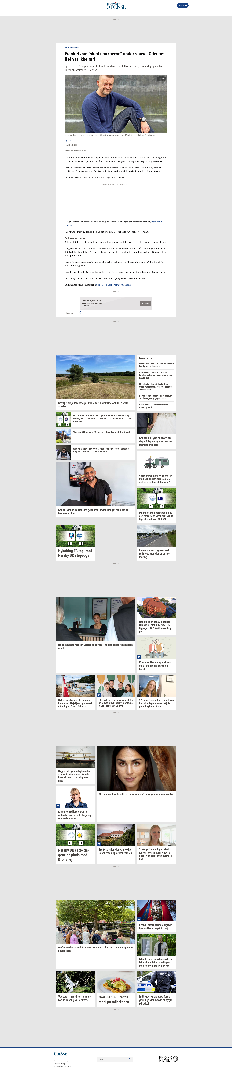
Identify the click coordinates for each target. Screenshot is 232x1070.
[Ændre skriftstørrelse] (66, 140)
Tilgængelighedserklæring (62, 1066)
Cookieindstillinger (60, 1064)
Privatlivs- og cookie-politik (62, 1061)
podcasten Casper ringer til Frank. (113, 284)
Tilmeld (146, 303)
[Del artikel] (71, 140)
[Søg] (129, 1059)
